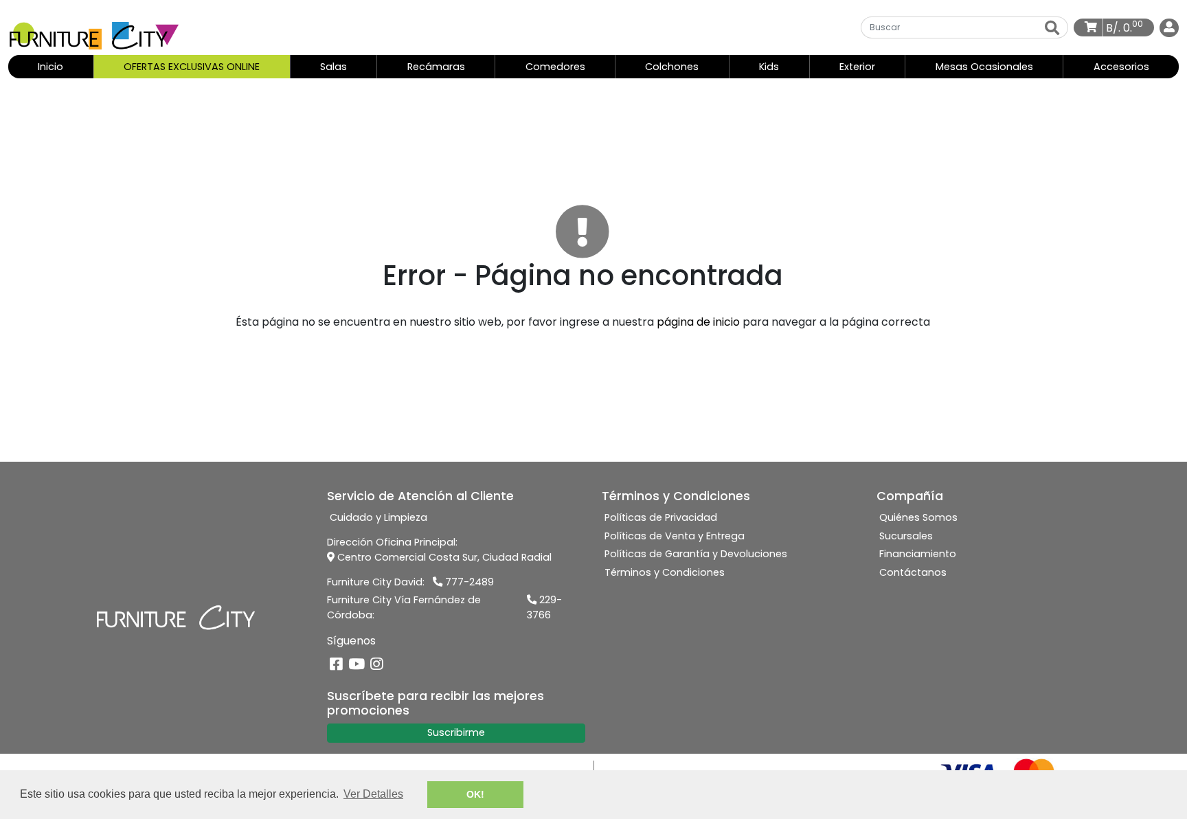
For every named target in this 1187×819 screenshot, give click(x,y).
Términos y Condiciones (664, 572)
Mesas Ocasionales (984, 67)
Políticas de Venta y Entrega (674, 536)
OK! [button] (475, 794)
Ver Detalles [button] (373, 794)
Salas (333, 67)
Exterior (857, 67)
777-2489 (468, 582)
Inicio (65, 66)
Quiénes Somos (918, 517)
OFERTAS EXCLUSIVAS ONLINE (192, 67)
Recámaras (436, 67)
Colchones (672, 67)
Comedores (555, 67)
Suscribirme (456, 732)
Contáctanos (913, 572)
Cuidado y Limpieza (378, 517)
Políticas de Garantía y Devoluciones (695, 554)
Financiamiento (917, 554)
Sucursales (906, 536)
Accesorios (1121, 67)
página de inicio (698, 322)
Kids (769, 67)
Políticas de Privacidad (660, 517)
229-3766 (544, 607)
